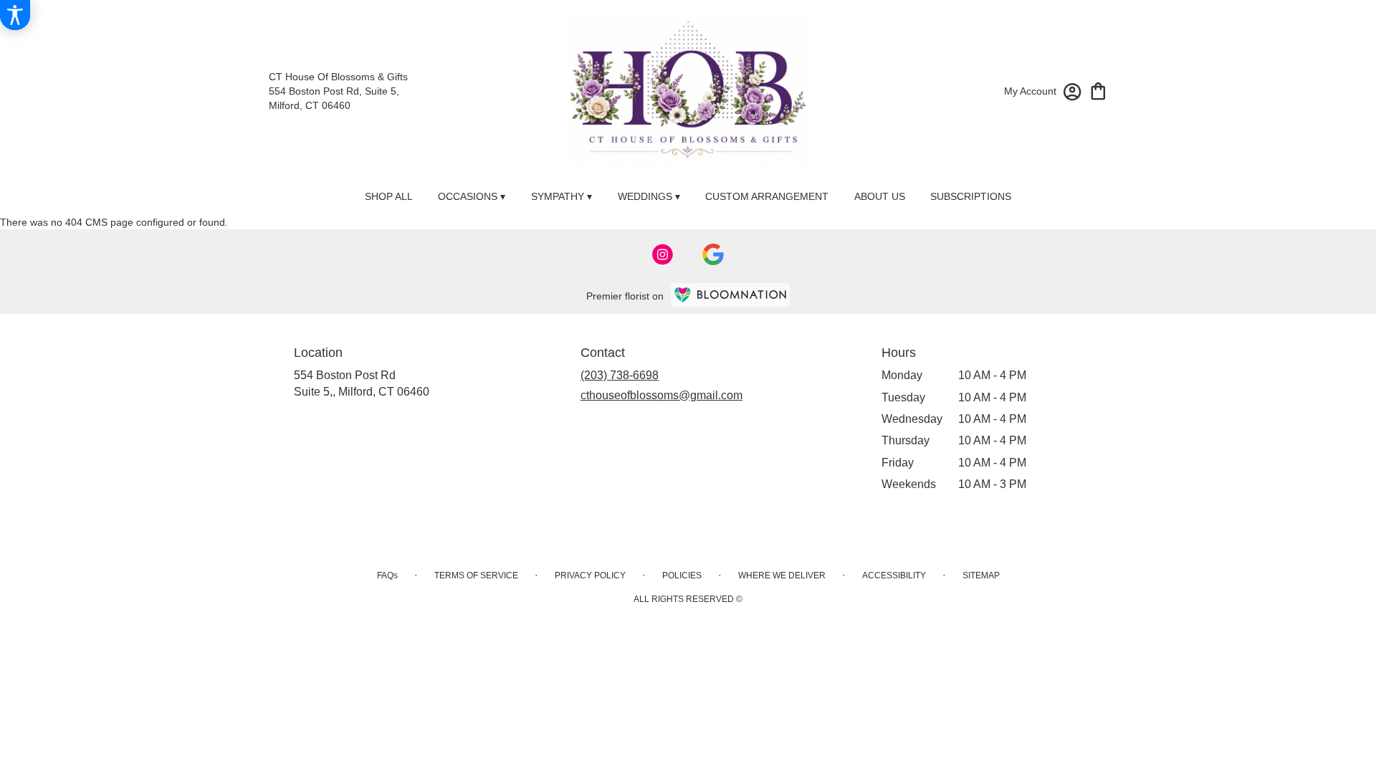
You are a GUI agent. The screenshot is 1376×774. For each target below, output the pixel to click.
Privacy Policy (590, 575)
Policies (682, 575)
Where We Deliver (782, 575)
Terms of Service (476, 575)
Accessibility (894, 575)
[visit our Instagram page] (663, 254)
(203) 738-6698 (619, 375)
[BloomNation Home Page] (730, 295)
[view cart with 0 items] (1098, 90)
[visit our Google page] (713, 254)
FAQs (387, 575)
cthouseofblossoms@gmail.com (661, 395)
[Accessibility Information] (15, 15)
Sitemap (981, 575)
